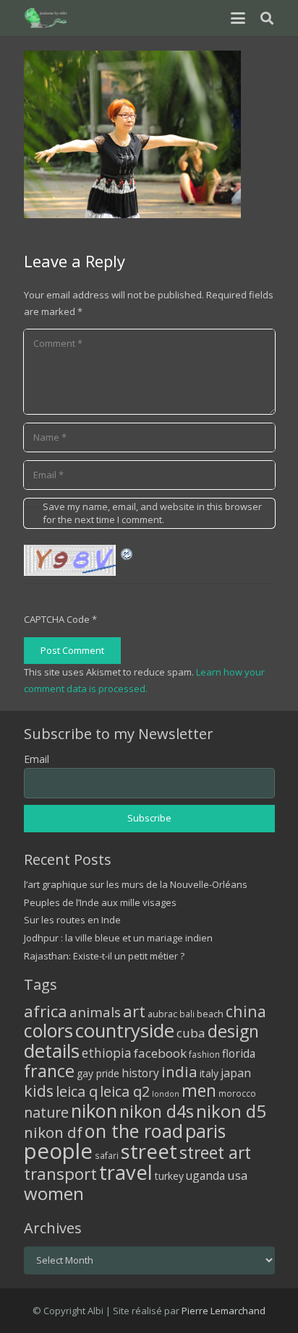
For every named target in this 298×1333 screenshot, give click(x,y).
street (149, 1151)
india (179, 1071)
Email (36, 759)
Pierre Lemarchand (223, 1310)
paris (205, 1131)
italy (209, 1073)
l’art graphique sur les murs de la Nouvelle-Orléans (135, 884)
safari (107, 1155)
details (52, 1051)
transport (60, 1173)
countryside (124, 1030)
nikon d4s (156, 1111)
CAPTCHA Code (57, 619)
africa (45, 1011)
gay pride (98, 1073)
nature (46, 1112)
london (165, 1094)
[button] (237, 18)
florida (238, 1053)
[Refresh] (127, 552)
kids (39, 1090)
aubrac (162, 1014)
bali (187, 1013)
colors (48, 1030)
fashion (204, 1054)
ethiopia (107, 1052)
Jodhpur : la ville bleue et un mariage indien (118, 937)
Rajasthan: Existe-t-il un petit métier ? (104, 955)
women (54, 1193)
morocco (237, 1093)
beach (210, 1014)
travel (126, 1172)
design (233, 1031)
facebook (160, 1053)
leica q (77, 1091)
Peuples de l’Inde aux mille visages (100, 902)
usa (237, 1175)
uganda (205, 1175)
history (140, 1073)
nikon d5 (231, 1111)
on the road (134, 1130)
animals (95, 1012)
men (199, 1090)
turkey (169, 1176)
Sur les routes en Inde (72, 919)
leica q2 (125, 1091)
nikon (94, 1110)
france (49, 1070)
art (134, 1011)
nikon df (53, 1132)
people (58, 1150)
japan (236, 1073)
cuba (190, 1032)
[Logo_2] (46, 18)
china (246, 1011)
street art (215, 1152)
